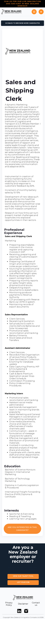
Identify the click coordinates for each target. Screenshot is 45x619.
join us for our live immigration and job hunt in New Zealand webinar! (22, 3)
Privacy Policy (8, 604)
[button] (41, 11)
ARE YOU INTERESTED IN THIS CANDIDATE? (22, 528)
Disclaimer (23, 604)
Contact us (36, 604)
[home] (11, 11)
